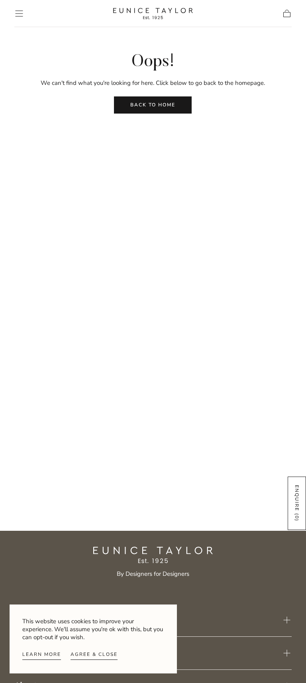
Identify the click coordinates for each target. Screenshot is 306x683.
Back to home (152, 105)
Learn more (41, 654)
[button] (19, 13)
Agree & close (94, 654)
